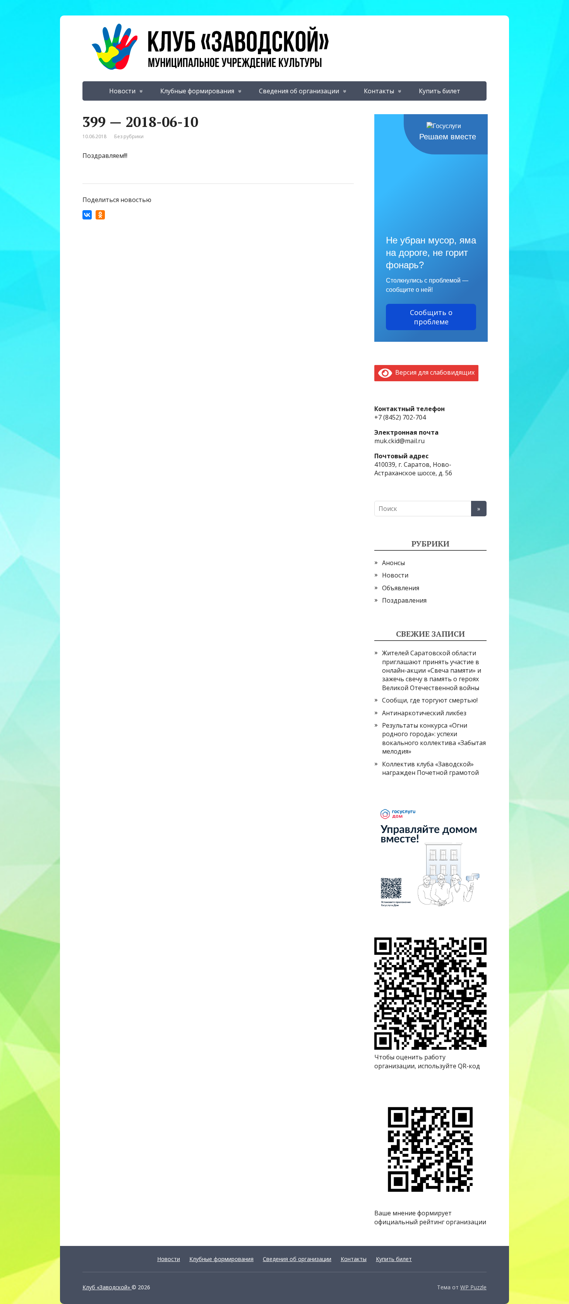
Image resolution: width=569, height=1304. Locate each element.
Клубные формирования (197, 91)
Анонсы (393, 563)
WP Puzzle (473, 1287)
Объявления (400, 588)
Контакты (379, 91)
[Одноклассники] (100, 214)
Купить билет (439, 91)
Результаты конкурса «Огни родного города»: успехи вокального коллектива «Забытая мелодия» (434, 738)
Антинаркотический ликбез (424, 713)
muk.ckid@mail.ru (399, 441)
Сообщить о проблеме (431, 317)
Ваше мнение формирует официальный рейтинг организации (430, 1217)
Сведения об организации (299, 91)
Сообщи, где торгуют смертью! (430, 700)
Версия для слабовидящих (433, 372)
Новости (122, 91)
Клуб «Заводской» (107, 1287)
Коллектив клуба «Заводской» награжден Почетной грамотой (430, 768)
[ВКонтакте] (87, 214)
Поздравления (404, 600)
